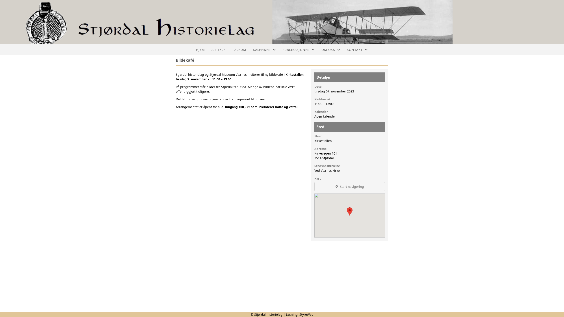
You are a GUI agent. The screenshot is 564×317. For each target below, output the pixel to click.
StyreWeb (306, 314)
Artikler (220, 50)
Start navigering (351, 186)
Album (240, 50)
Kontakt (355, 50)
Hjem (200, 50)
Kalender (262, 50)
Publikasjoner (296, 50)
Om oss (328, 50)
